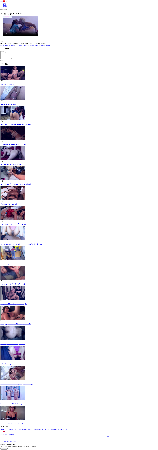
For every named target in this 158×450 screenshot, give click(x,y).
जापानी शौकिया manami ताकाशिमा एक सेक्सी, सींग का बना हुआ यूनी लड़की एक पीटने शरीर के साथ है (21, 244)
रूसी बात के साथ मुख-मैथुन (6, 264)
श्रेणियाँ (4, 4)
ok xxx (11, 436)
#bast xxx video (23, 45)
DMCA (14, 441)
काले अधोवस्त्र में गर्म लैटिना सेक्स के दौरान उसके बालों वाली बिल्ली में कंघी (15, 184)
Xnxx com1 (14, 429)
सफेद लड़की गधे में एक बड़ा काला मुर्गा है (8, 204)
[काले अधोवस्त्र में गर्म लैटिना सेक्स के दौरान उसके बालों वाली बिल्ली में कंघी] (12, 179)
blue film (7, 434)
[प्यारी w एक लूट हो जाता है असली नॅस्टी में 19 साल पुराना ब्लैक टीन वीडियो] (12, 319)
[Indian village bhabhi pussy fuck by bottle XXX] (12, 339)
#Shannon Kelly (3, 45)
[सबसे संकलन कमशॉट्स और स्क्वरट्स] (12, 99)
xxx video (2, 434)
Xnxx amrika (34, 429)
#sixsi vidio (43, 45)
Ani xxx (30, 429)
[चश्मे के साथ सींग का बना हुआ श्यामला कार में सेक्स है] (12, 159)
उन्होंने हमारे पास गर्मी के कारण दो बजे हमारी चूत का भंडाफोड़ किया (13, 304)
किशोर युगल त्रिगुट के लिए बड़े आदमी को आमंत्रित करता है (12, 284)
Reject (6, 448)
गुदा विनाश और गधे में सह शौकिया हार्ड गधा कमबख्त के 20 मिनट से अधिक (15, 124)
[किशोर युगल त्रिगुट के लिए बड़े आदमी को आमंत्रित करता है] (12, 279)
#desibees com (37, 45)
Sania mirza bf (49, 429)
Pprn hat (10, 429)
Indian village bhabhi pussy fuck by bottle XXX (12, 344)
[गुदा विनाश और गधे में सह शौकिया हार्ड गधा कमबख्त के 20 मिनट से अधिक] (12, 119)
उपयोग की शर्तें (9, 441)
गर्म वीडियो (5, 6)
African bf (7, 429)
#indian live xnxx (49, 45)
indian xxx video (110, 436)
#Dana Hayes (10, 45)
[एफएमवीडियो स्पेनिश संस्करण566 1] (12, 79)
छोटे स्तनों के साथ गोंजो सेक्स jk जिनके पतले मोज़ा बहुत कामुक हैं (13, 144)
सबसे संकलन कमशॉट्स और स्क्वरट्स (8, 104)
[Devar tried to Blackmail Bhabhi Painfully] (12, 399)
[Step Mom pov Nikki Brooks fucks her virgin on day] (12, 419)
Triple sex (2, 429)
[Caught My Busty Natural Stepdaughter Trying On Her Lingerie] (12, 379)
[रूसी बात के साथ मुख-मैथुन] (12, 259)
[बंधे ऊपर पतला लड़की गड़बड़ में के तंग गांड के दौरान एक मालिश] (12, 219)
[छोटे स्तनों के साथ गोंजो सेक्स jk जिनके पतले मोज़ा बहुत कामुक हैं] (12, 139)
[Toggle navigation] (6, 1)
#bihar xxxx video (30, 45)
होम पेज (4, 3)
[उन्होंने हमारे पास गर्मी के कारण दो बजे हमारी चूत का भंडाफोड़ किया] (12, 299)
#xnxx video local (16, 45)
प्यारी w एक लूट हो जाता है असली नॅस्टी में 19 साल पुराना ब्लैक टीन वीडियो (15, 324)
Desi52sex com (20, 429)
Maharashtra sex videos (41, 429)
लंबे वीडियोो (5, 5)
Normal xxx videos (63, 429)
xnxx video (11, 434)
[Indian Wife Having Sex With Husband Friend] (12, 359)
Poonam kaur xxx (55, 429)
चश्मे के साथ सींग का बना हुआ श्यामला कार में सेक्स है (11, 164)
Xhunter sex (25, 429)
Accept (2, 448)
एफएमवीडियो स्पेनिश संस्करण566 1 (7, 84)
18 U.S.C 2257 (3, 441)
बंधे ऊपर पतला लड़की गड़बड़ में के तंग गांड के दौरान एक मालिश (13, 224)
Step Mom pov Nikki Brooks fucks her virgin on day (13, 424)
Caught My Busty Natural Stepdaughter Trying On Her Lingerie (16, 384)
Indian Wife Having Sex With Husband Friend (12, 364)
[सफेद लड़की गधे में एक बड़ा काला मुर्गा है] (12, 199)
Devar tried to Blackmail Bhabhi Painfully (11, 404)
